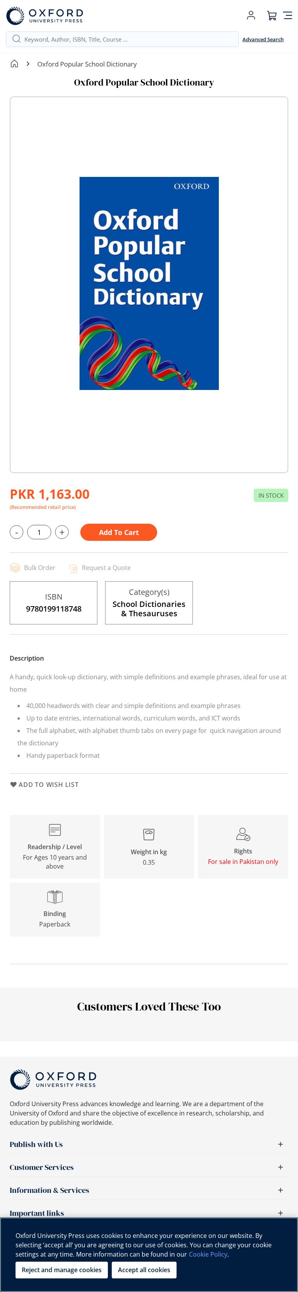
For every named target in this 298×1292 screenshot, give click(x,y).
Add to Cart (119, 532)
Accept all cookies (144, 1270)
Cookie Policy (208, 1254)
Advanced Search (263, 39)
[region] (149, 1254)
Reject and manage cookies (62, 1270)
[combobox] (128, 39)
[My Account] (251, 15)
